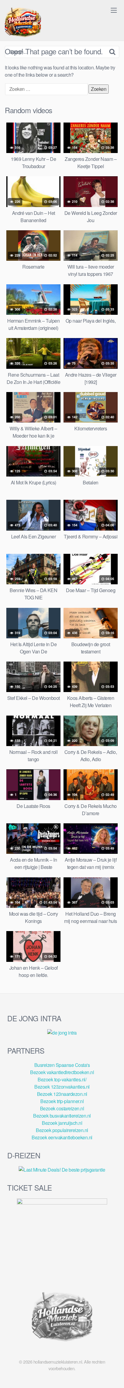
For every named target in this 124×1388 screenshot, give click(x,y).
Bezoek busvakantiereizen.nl (62, 1115)
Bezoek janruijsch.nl (62, 1122)
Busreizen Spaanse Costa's (62, 1064)
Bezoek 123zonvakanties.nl (62, 1086)
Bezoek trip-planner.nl (62, 1101)
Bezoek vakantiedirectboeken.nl (62, 1072)
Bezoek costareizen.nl (62, 1108)
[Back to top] (113, 1374)
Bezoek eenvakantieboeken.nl (62, 1137)
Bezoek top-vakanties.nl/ (62, 1079)
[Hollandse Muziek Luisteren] (23, 23)
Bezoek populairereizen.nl (62, 1130)
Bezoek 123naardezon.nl (62, 1093)
